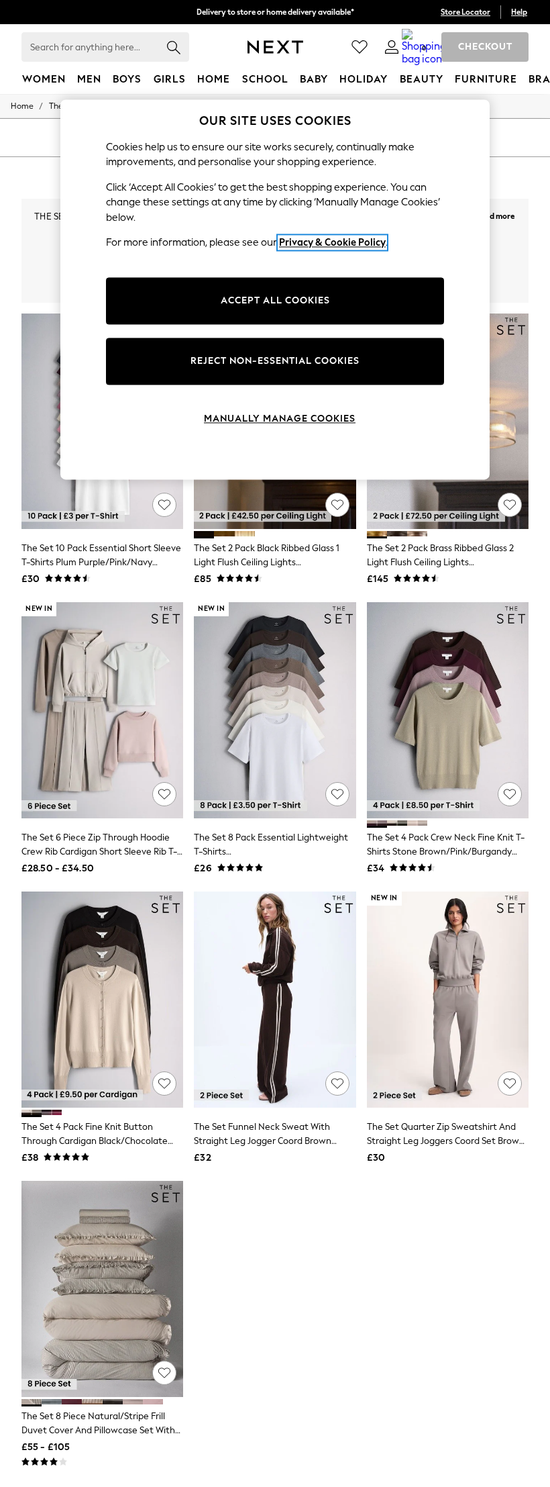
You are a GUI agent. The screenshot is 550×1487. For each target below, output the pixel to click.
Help (519, 12)
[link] (391, 47)
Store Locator (465, 12)
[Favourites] (359, 47)
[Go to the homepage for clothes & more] (275, 47)
